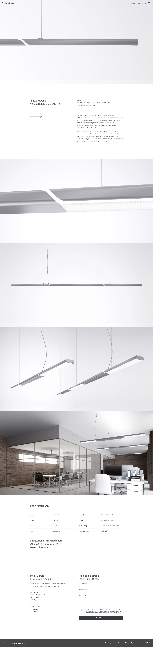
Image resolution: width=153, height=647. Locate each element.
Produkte (140, 3)
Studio (133, 3)
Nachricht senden (101, 618)
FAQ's (127, 643)
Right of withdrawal (137, 643)
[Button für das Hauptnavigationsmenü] (150, 3)
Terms (120, 643)
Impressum (112, 643)
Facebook (34, 609)
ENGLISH (147, 643)
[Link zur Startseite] (8, 3)
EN (145, 3)
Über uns (90, 643)
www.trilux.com (39, 547)
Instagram (34, 611)
